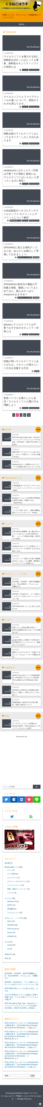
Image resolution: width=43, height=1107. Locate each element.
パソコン (25, 70)
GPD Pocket (11, 929)
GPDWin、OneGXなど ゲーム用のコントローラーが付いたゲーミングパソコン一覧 (26, 596)
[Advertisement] (21, 759)
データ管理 (11, 874)
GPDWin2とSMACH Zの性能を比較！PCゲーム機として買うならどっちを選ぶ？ (26, 692)
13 (29, 415)
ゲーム (9, 870)
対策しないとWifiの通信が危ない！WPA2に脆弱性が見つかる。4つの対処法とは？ (26, 630)
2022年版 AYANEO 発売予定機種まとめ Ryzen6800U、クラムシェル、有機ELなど (26, 584)
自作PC (10, 905)
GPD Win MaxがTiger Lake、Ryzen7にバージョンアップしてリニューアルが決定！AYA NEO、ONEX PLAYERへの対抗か (21, 1005)
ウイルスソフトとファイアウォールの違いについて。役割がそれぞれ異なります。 (21, 100)
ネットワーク (12, 878)
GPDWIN (36, 257)
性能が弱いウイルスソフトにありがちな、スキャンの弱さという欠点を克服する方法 (21, 364)
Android (10, 945)
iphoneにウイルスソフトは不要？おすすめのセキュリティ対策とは (21, 328)
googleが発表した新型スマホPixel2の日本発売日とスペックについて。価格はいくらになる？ (26, 642)
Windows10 (11, 901)
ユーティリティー (14, 885)
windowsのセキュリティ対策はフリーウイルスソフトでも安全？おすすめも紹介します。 (26, 548)
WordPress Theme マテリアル (26, 1093)
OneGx (10, 932)
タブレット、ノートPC (25, 257)
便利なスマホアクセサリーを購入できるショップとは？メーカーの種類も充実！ (26, 654)
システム (10, 893)
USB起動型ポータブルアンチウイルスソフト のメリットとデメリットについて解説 (21, 214)
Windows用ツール (15, 220)
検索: (7, 1076)
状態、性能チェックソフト (17, 889)
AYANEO (10, 936)
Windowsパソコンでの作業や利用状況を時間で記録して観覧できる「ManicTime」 (26, 500)
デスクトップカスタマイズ (17, 881)
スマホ (7, 942)
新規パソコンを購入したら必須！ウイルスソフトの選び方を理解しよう (21, 401)
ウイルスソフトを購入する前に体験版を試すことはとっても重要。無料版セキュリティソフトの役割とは (26, 561)
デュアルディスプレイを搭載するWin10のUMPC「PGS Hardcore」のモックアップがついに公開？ (26, 726)
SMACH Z (9, 954)
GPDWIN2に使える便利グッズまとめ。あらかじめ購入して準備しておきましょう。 (21, 251)
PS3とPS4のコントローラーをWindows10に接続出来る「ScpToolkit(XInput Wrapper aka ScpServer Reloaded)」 (21, 1025)
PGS (6, 958)
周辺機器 (10, 909)
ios (8, 949)
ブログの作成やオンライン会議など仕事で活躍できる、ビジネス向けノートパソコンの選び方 (21, 997)
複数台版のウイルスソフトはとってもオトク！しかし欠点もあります (21, 137)
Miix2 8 (9, 921)
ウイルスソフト (34, 70)
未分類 (37, 371)
